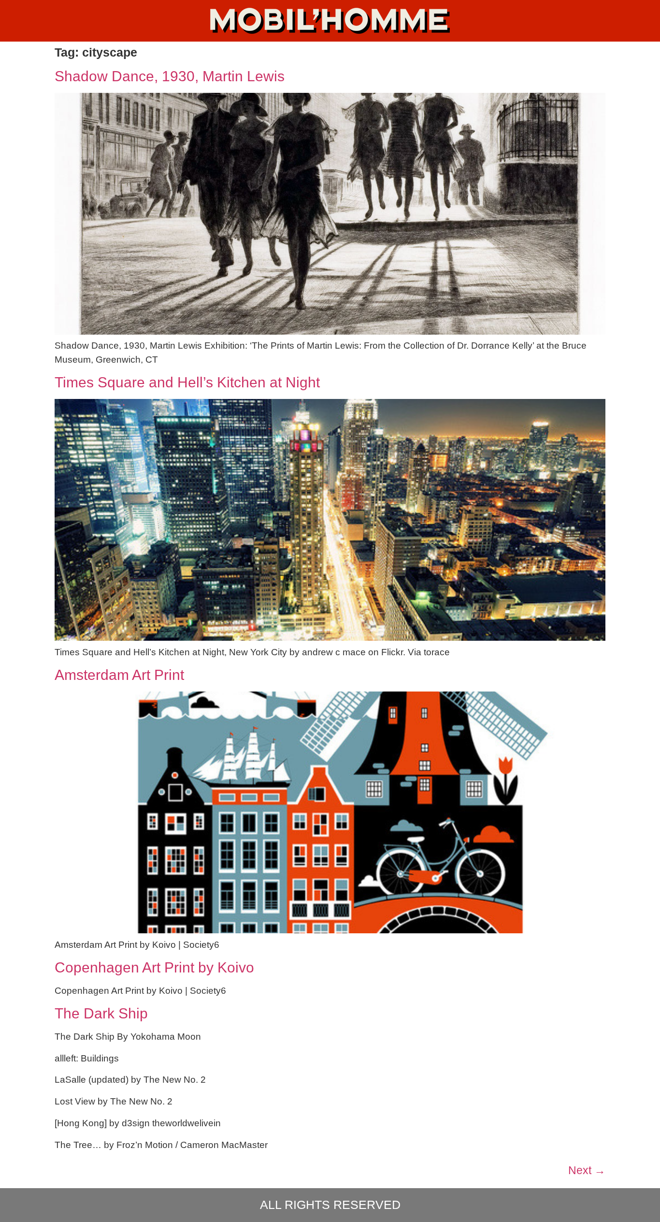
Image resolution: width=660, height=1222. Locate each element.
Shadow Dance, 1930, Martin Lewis (170, 76)
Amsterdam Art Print (119, 675)
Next (586, 1170)
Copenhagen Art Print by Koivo (154, 967)
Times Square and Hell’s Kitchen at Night (187, 382)
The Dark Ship (101, 1013)
